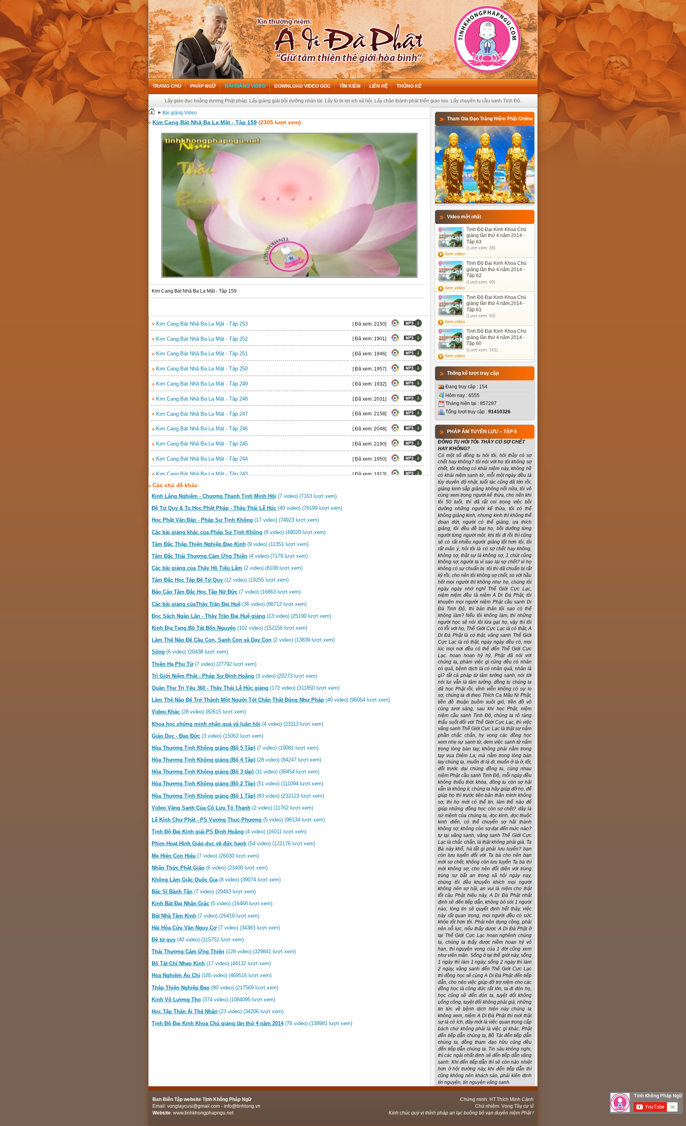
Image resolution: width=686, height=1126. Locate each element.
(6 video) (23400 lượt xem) (210, 868)
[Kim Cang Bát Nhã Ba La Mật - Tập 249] (395, 385)
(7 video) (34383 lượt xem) (216, 928)
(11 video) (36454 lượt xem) (235, 772)
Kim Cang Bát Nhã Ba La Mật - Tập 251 (201, 354)
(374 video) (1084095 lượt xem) (213, 1000)
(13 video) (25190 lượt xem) (241, 616)
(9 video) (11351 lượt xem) (230, 544)
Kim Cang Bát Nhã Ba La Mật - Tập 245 (201, 444)
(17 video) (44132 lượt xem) (211, 963)
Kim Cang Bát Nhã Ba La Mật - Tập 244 (201, 459)
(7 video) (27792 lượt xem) (204, 664)
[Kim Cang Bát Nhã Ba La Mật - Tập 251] (395, 355)
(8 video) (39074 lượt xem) (216, 880)
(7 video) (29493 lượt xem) (204, 892)
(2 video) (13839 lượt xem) (243, 640)
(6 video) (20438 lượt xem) (190, 652)
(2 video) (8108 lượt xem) (227, 568)
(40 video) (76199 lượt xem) (247, 508)
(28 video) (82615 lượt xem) (199, 712)
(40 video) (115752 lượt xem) (198, 940)
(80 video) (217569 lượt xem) (215, 988)
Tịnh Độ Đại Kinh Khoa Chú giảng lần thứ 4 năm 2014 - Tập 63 (496, 236)
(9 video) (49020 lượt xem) (239, 532)
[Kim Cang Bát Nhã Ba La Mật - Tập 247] (395, 415)
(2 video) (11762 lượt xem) (232, 808)
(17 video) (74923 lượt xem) (235, 520)
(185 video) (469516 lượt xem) (212, 975)
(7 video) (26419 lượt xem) (205, 916)
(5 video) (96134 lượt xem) (238, 820)
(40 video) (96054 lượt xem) (271, 700)
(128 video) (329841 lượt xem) (224, 951)
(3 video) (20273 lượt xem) (234, 676)
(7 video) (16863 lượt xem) (226, 592)
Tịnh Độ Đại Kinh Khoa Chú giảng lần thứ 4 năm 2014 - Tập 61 (496, 303)
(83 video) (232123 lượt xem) (238, 796)
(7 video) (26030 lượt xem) (205, 856)
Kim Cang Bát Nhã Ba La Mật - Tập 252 (201, 339)
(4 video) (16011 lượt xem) (229, 832)
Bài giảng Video (245, 86)
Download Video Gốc (302, 86)
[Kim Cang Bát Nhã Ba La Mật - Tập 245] (395, 445)
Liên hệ (378, 86)
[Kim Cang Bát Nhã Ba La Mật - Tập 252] (395, 340)
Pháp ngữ (203, 86)
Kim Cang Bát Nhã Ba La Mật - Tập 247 (201, 414)
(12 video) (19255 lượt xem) (220, 580)
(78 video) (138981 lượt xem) (252, 1023)
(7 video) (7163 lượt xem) (244, 496)
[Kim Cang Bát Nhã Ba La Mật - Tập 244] (395, 460)
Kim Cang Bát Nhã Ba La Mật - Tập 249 (201, 384)
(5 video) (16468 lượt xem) (212, 903)
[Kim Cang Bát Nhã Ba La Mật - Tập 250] (395, 370)
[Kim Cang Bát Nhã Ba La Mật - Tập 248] (395, 400)
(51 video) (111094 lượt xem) (237, 784)
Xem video (455, 253)
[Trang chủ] (151, 113)
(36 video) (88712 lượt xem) (229, 604)
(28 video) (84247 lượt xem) (236, 760)
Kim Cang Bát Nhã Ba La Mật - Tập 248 (201, 399)
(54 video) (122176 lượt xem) (233, 843)
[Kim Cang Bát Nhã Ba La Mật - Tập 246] (395, 430)
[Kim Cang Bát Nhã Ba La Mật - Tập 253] (395, 325)
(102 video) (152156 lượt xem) (229, 628)
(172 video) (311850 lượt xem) (245, 688)
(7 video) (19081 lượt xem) (235, 748)
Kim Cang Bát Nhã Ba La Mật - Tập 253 (201, 324)
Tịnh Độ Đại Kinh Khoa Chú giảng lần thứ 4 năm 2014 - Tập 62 (496, 269)
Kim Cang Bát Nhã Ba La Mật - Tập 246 (201, 429)
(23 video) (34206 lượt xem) (217, 1011)
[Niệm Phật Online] (484, 201)
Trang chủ (166, 86)
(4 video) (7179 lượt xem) (230, 556)
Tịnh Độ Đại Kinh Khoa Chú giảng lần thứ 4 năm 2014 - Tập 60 (496, 337)
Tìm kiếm (349, 86)
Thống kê (409, 86)
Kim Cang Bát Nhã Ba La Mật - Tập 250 (201, 369)
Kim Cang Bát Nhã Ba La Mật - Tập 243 (201, 474)
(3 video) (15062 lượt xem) (207, 736)
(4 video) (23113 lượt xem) (237, 724)
